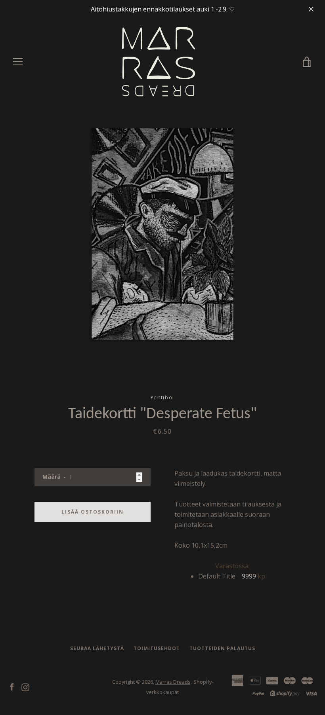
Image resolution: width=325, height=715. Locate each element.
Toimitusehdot (157, 648)
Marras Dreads (173, 681)
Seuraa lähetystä (97, 648)
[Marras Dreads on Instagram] (25, 686)
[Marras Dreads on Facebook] (12, 686)
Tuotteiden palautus (222, 648)
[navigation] (18, 62)
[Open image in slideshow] (162, 233)
